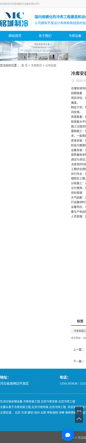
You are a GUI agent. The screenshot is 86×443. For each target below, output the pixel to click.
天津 (24, 412)
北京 (17, 412)
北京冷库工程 (66, 401)
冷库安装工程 (31, 401)
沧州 (37, 412)
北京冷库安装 (49, 401)
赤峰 (61, 412)
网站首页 (15, 35)
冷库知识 (36, 65)
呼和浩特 (52, 412)
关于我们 (45, 35)
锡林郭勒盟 (72, 412)
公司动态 (50, 65)
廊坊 (30, 412)
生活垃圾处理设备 (11, 401)
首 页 (24, 65)
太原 (43, 412)
